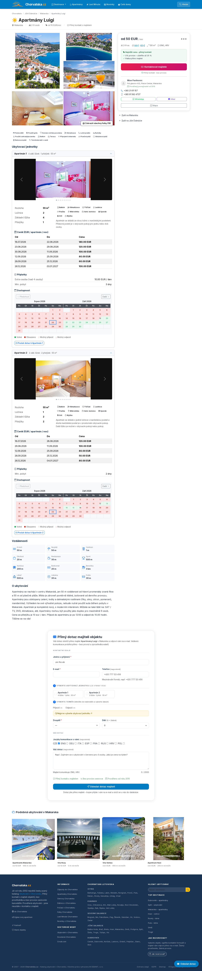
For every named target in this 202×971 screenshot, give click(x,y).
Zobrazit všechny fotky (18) (98, 123)
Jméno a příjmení (62, 657)
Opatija (91, 908)
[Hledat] (188, 890)
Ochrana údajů (143, 967)
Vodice (137, 917)
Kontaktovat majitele (155, 66)
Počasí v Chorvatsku (66, 908)
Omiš (127, 929)
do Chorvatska (20, 911)
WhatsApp (139, 99)
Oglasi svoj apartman (23, 917)
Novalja (120, 905)
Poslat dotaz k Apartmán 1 (30, 343)
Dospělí (57, 720)
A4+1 (136, 45)
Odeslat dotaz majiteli (102, 786)
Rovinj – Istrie (153, 918)
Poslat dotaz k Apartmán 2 (30, 532)
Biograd (91, 917)
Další (105, 296)
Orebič (122, 942)
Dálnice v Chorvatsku (66, 903)
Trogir (95, 932)
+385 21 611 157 (131, 90)
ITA (80, 743)
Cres (90, 905)
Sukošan (125, 917)
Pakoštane (103, 917)
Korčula (107, 942)
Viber (173, 99)
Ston (89, 945)
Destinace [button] (59, 4)
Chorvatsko (17, 13)
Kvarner (92, 901)
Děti (109, 720)
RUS (103, 743)
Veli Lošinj (110, 908)
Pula (135, 893)
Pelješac (130, 942)
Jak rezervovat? (158, 954)
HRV (112, 743)
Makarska (44, 13)
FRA (95, 743)
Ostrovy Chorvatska (65, 898)
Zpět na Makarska (130, 115)
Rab (96, 908)
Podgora (134, 929)
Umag (112, 896)
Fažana (100, 893)
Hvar (112, 929)
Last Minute (94, 4)
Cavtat (90, 942)
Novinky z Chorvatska (66, 921)
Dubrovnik (98, 942)
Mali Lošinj (111, 905)
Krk (104, 905)
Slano (137, 942)
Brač (101, 929)
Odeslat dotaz (188, 963)
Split (141, 929)
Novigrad (122, 893)
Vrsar (118, 896)
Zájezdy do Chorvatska (67, 889)
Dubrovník (93, 938)
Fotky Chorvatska (64, 912)
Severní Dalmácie (97, 913)
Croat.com (61, 941)
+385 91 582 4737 (132, 94)
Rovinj (96, 896)
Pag (111, 917)
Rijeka (102, 908)
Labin (107, 893)
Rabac (90, 896)
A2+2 (142, 45)
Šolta (90, 932)
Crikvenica (97, 905)
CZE (55, 743)
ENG (63, 743)
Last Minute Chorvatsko (67, 916)
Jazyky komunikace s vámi (71, 739)
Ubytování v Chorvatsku (30, 894)
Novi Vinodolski (131, 905)
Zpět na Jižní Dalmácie (132, 120)
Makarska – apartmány (158, 909)
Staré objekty (20, 930)
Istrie (91, 889)
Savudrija (104, 896)
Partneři (17, 925)
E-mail (57, 669)
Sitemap (162, 967)
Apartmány (77, 4)
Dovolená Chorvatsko (66, 937)
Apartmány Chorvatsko (67, 894)
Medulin (114, 893)
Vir (131, 917)
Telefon (111, 669)
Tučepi (102, 932)
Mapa (155, 105)
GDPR (153, 967)
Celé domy (126, 4)
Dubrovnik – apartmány (158, 900)
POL (120, 743)
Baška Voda (93, 929)
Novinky (110, 4)
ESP (87, 743)
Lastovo (115, 942)
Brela (106, 929)
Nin (97, 917)
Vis (107, 932)
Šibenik (117, 917)
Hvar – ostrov (153, 914)
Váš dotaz (63, 749)
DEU (72, 743)
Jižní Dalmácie (31, 13)
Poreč (129, 893)
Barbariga (92, 893)
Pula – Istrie (153, 923)
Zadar (90, 920)
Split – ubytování (155, 905)
